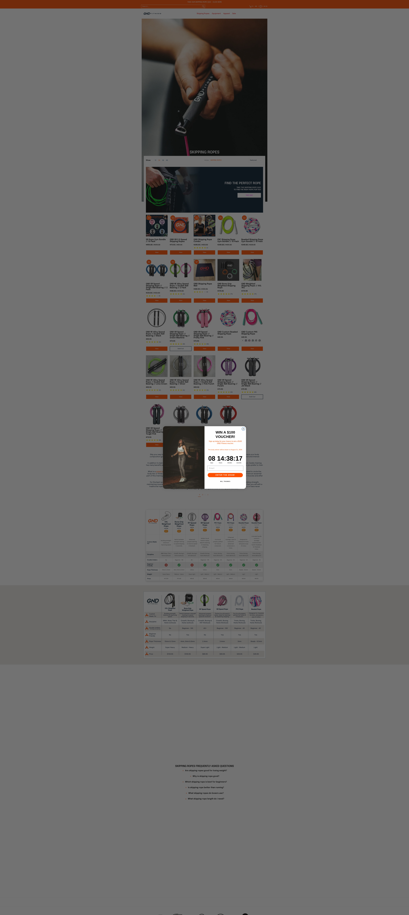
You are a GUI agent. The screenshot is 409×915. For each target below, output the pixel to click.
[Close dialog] (243, 428)
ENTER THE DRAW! (225, 475)
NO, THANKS (225, 481)
